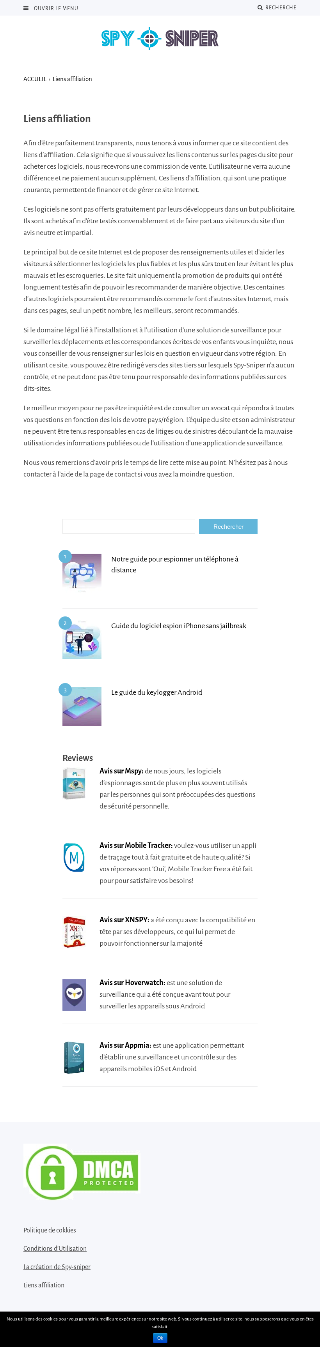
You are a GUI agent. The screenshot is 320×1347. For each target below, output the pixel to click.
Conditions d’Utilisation (55, 1248)
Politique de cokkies (49, 1230)
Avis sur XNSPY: (124, 920)
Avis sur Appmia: (125, 1045)
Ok (160, 1338)
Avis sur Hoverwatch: (132, 983)
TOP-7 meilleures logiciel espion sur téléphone (160, 39)
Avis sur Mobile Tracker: (136, 845)
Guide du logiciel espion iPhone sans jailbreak (178, 626)
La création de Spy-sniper (57, 1267)
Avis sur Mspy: (122, 771)
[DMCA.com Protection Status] (81, 1197)
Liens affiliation (43, 1285)
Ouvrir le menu (55, 8)
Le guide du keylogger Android (156, 692)
